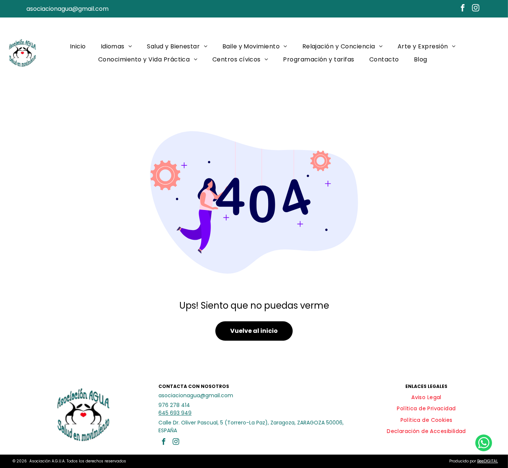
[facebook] (462, 8)
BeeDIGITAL (487, 461)
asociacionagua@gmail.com (67, 8)
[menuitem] (77, 46)
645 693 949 (175, 413)
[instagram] (475, 8)
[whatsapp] (483, 443)
